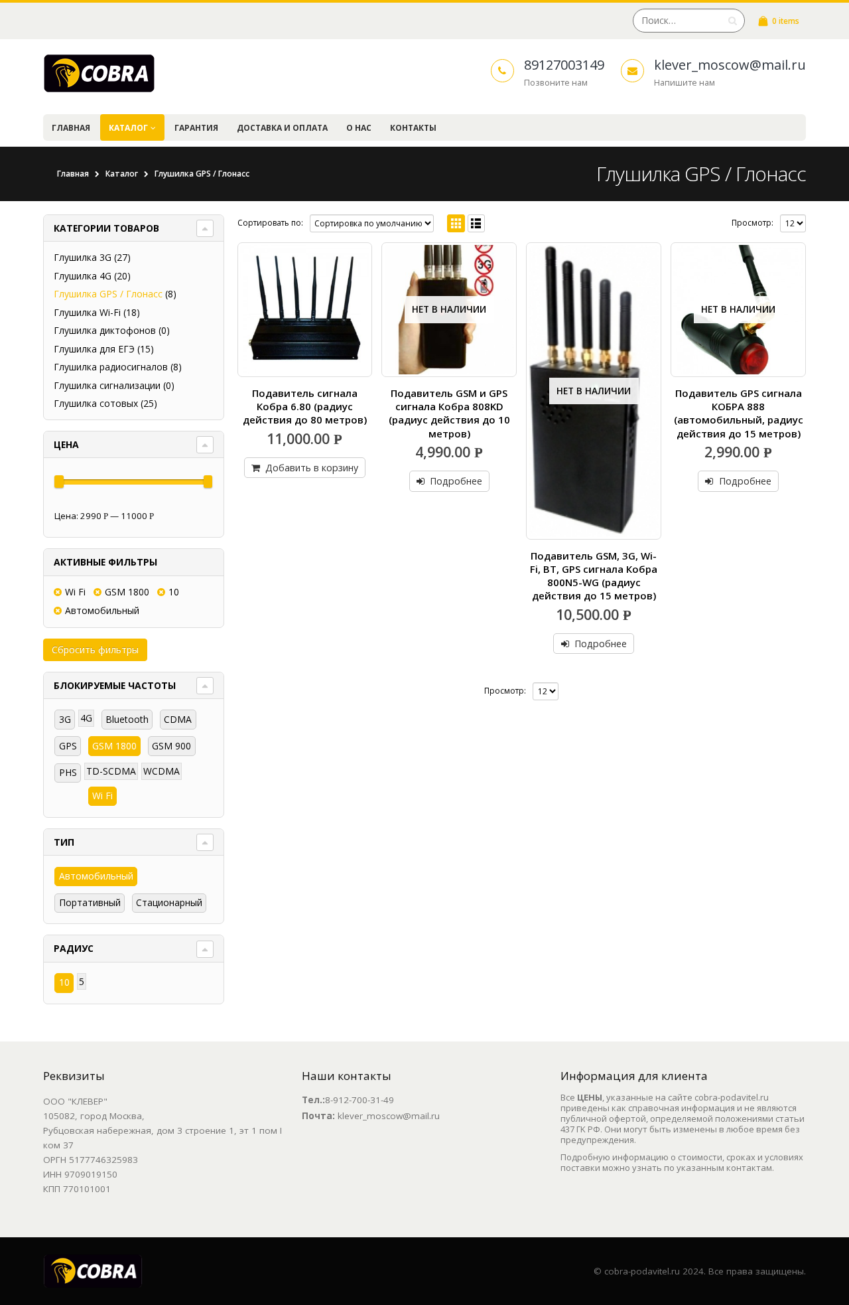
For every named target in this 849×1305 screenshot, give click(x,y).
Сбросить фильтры (95, 649)
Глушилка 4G (82, 275)
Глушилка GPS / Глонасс (108, 293)
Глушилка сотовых (96, 403)
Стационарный (169, 902)
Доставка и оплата (282, 127)
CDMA (178, 719)
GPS (68, 745)
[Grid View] (456, 223)
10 (173, 591)
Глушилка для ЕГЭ (94, 349)
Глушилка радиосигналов (111, 366)
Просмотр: (752, 222)
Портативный (90, 902)
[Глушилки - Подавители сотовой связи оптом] (99, 73)
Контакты (413, 127)
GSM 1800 (127, 591)
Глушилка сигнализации (107, 385)
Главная (71, 127)
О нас (358, 127)
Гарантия (196, 127)
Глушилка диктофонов (105, 330)
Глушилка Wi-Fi (87, 312)
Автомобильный (102, 610)
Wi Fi (75, 591)
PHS (68, 772)
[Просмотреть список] (477, 223)
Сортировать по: (270, 222)
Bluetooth (127, 719)
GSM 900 (171, 745)
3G (65, 719)
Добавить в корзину (311, 467)
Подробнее (456, 481)
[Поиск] (733, 20)
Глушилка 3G (82, 257)
